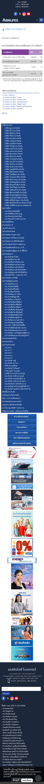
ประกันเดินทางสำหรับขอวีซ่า (15, 270)
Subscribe (6, 693)
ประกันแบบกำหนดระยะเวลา (15, 219)
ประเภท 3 (8, 353)
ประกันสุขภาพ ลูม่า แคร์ (11, 235)
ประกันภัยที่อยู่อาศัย (12, 297)
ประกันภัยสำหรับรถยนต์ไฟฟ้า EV (17, 386)
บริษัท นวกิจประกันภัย (13, 141)
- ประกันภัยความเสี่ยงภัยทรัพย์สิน (14, 746)
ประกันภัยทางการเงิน (13, 294)
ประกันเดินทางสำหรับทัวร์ (14, 267)
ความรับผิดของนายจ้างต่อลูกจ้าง (17, 335)
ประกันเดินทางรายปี (12, 259)
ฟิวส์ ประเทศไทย (11, 366)
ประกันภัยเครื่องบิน (12, 289)
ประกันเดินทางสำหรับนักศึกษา (16, 272)
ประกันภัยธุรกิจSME (12, 292)
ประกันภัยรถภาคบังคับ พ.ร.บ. (16, 384)
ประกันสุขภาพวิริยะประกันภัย (13, 238)
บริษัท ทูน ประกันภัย (12, 128)
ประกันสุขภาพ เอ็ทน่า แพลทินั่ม (13, 109)
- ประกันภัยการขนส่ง (9, 716)
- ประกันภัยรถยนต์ (8, 714)
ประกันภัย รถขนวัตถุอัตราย (15, 378)
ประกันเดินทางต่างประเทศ (14, 264)
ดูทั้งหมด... (5, 113)
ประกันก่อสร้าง (7, 341)
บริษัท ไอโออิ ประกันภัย (13, 146)
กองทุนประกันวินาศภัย (10, 395)
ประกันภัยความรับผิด (10, 278)
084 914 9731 (31, 681)
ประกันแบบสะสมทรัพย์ (13, 216)
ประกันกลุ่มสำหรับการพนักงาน (13, 244)
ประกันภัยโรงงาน (11, 284)
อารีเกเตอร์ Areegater (12, 371)
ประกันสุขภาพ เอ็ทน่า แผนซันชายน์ (14, 99)
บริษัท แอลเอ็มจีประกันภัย (14, 169)
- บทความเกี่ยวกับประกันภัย (12, 733)
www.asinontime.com (28, 673)
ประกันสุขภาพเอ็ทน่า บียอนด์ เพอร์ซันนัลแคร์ (17, 106)
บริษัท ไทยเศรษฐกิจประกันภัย (16, 195)
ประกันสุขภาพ (7, 225)
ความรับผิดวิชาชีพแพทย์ (14, 310)
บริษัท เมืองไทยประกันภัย (14, 172)
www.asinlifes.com (15, 673)
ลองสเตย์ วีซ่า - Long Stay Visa (16, 275)
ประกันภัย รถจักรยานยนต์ (14, 376)
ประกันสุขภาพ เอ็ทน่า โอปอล (12, 97)
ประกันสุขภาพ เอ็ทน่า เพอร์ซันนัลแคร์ (15, 102)
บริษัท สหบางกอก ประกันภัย (15, 179)
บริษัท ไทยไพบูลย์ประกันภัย (15, 182)
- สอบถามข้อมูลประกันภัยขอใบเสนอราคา (17, 765)
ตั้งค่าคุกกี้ (16, 780)
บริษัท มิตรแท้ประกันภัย (13, 154)
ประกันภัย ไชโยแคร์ (12, 368)
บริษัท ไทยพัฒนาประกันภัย (15, 174)
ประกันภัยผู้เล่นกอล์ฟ (10, 281)
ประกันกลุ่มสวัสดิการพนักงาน (13, 408)
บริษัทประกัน (7, 125)
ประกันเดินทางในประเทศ (14, 262)
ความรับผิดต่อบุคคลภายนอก (15, 328)
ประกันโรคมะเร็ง (8, 228)
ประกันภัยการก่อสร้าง (13, 299)
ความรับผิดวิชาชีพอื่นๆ (13, 304)
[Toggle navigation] (41, 20)
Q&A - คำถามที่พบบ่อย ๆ (11, 398)
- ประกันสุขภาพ (7, 711)
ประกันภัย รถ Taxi (11, 363)
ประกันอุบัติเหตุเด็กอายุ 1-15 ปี (13, 247)
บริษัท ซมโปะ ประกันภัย (14, 164)
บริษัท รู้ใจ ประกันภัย (12, 131)
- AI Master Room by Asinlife (12, 759)
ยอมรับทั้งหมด (27, 780)
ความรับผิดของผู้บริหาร (13, 317)
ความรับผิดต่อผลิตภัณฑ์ (14, 315)
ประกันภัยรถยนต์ (8, 345)
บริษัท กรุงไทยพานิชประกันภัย (16, 197)
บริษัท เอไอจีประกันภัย (13, 143)
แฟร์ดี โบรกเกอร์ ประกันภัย (15, 373)
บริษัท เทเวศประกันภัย (13, 138)
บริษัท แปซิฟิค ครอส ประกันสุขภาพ (18, 205)
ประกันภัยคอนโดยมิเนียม (14, 322)
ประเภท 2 (8, 350)
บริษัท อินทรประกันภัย (13, 156)
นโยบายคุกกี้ (7, 776)
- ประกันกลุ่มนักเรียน (9, 719)
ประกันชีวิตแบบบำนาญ (13, 214)
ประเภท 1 (8, 348)
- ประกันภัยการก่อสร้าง (10, 722)
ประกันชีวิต (6, 208)
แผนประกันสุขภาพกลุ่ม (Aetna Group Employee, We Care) (21, 93)
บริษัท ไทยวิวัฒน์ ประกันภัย (15, 187)
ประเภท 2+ (9, 355)
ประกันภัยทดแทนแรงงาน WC (16, 330)
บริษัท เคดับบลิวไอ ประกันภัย (15, 190)
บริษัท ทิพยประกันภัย (12, 133)
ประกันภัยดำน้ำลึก (11, 257)
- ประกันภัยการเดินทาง (10, 724)
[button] (36, 20)
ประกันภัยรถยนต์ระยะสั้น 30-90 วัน (17, 389)
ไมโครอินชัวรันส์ (8, 231)
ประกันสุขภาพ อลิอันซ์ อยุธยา (13, 241)
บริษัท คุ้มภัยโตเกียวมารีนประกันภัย (18, 203)
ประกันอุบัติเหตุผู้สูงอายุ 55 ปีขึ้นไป (14, 251)
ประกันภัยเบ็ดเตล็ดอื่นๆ (13, 302)
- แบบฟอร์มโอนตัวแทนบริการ (13, 741)
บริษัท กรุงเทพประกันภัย (14, 159)
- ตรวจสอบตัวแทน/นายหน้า (12, 735)
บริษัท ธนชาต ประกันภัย (14, 167)
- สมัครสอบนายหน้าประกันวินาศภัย (15, 751)
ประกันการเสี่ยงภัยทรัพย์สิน (15, 325)
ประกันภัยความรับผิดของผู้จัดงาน (17, 333)
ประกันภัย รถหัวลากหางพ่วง (15, 381)
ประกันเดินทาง (7, 254)
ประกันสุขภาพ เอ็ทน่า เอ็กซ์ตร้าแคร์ (14, 104)
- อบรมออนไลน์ (7, 708)
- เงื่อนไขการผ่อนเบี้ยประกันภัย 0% (14, 757)
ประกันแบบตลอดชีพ (12, 211)
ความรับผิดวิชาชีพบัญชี (13, 312)
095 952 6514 (25, 4)
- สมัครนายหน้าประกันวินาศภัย (13, 743)
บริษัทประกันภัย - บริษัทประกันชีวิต (15, 411)
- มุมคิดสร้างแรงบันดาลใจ (11, 730)
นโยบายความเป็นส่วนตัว (25, 774)
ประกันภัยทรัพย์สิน (12, 286)
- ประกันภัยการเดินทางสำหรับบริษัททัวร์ (16, 762)
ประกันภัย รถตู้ (10, 360)
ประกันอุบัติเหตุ (7, 222)
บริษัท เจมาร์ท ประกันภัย (14, 161)
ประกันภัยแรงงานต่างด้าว (14, 320)
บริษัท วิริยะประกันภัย (13, 136)
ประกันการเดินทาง (9, 95)
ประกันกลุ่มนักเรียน (9, 338)
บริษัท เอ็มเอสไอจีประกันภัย (15, 185)
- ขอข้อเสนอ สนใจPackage (11, 738)
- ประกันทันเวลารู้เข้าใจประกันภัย (14, 749)
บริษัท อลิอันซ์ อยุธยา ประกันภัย (16, 200)
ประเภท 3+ (9, 358)
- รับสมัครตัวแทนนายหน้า (11, 727)
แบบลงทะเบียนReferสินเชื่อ (12, 405)
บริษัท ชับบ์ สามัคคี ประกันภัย (16, 192)
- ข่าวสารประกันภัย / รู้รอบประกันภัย (15, 754)
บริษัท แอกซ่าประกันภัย (13, 151)
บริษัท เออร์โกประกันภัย (14, 149)
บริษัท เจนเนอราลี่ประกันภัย (15, 177)
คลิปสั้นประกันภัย (8, 392)
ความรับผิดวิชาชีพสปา (13, 307)
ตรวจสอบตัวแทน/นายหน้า (12, 401)
